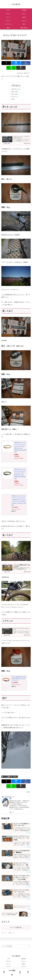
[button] (21, 68)
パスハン (23, 961)
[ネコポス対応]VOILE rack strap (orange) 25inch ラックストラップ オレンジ (19, 678)
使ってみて (15, 94)
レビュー (5, 776)
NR (10, 798)
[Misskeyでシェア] (26, 643)
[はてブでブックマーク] (26, 648)
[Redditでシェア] (19, 648)
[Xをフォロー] (13, 812)
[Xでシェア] (5, 643)
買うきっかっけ (16, 89)
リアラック (15, 96)
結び (13, 99)
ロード (8, 963)
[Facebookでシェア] (5, 648)
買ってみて (15, 91)
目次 (13, 85)
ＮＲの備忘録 (12, 973)
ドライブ (8, 966)
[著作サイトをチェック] (10, 812)
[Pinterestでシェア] (12, 653)
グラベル (8, 961)
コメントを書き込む (16, 927)
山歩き (23, 963)
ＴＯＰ (8, 958)
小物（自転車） (13, 776)
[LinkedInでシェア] (19, 653)
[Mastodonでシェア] (12, 643)
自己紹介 (23, 958)
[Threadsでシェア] (12, 648)
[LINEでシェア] (5, 653)
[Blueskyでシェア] (19, 643)
